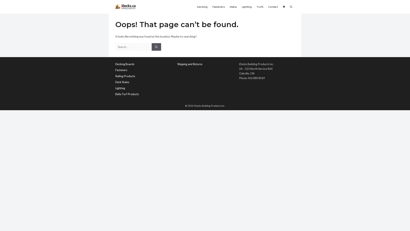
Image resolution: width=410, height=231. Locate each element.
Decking (202, 6)
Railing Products (125, 76)
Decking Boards (124, 64)
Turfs (260, 6)
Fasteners (218, 6)
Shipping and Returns (189, 64)
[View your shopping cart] (283, 6)
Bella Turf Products (127, 94)
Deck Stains (122, 82)
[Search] (156, 47)
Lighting (247, 6)
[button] (291, 6)
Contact (273, 6)
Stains (233, 6)
